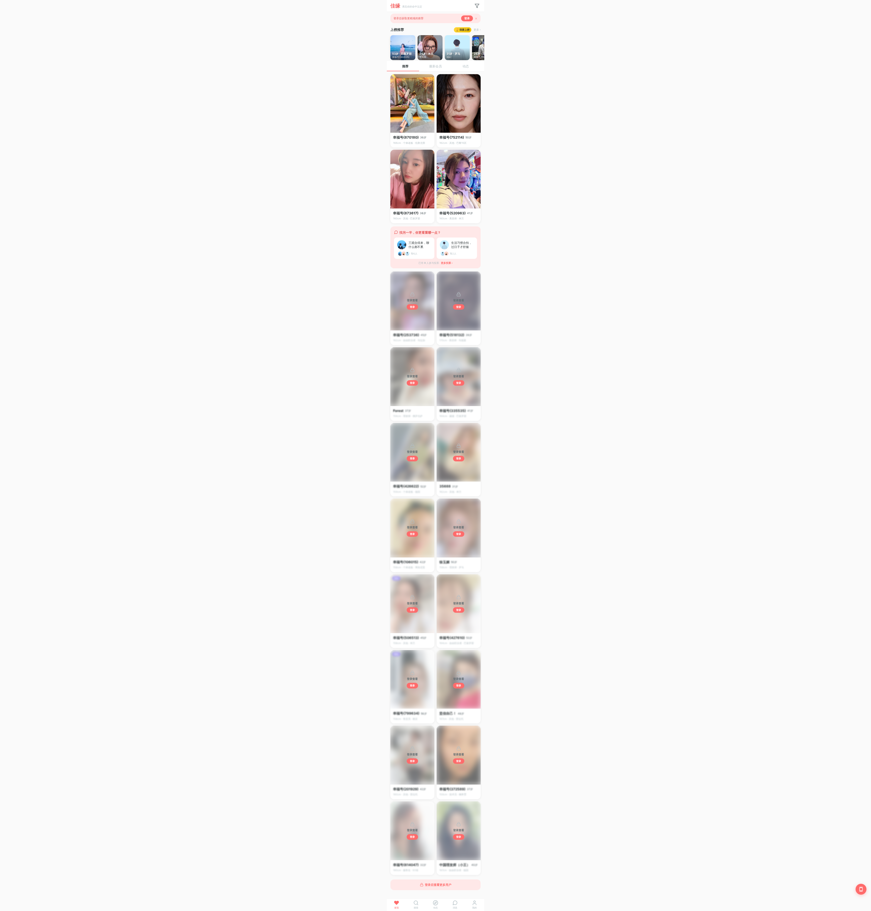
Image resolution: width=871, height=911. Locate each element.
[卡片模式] (861, 889)
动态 (465, 66)
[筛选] (477, 6)
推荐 (405, 66)
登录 (467, 18)
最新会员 (435, 66)
